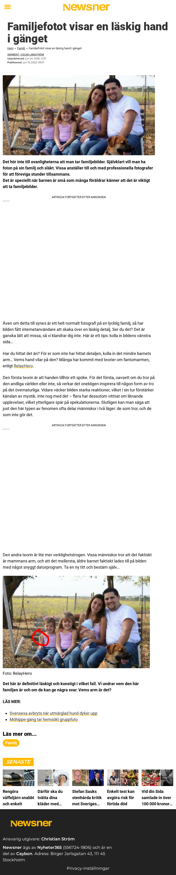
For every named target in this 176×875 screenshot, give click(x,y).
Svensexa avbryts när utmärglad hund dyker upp (53, 713)
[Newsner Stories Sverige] (86, 7)
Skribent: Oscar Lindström (25, 54)
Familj (21, 48)
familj (11, 742)
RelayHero (23, 365)
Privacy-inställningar (88, 868)
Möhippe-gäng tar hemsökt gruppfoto (44, 719)
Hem (10, 48)
